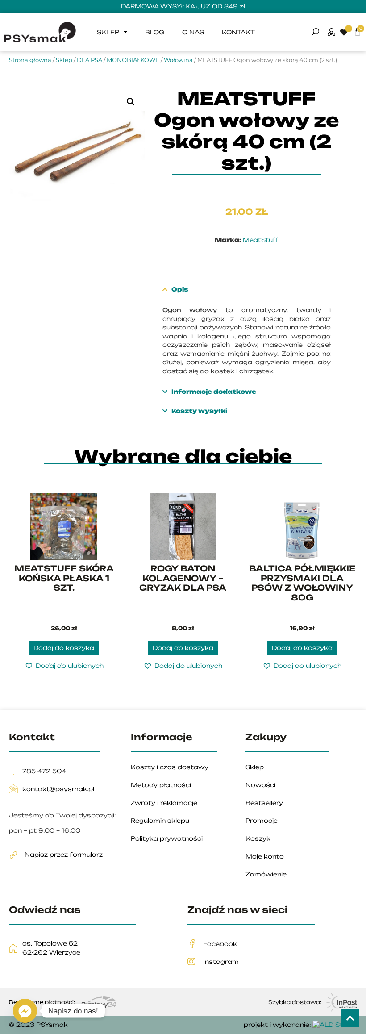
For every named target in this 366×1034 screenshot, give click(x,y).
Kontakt (238, 32)
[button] (131, 102)
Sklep (108, 32)
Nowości (260, 784)
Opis (179, 289)
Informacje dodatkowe (213, 391)
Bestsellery (264, 802)
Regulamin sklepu (160, 820)
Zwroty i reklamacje (164, 802)
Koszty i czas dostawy (169, 767)
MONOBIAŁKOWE (133, 59)
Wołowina (178, 59)
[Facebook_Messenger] (25, 1011)
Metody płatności (161, 784)
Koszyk (257, 838)
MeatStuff (260, 239)
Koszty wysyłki (199, 410)
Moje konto (264, 856)
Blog (154, 32)
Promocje (261, 820)
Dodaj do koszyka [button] (63, 647)
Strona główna (30, 59)
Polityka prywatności (167, 838)
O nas (193, 32)
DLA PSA (89, 59)
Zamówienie (266, 874)
